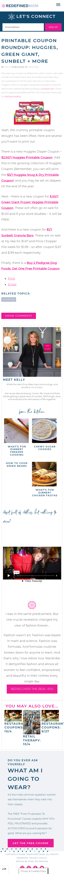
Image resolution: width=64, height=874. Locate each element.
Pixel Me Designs (38, 861)
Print (11, 278)
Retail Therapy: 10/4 (32, 740)
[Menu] (58, 5)
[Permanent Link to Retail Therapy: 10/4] (31, 733)
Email (12, 284)
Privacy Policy (38, 858)
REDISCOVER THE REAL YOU (32, 689)
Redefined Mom (20, 6)
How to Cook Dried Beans (17, 464)
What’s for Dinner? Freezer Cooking (17, 450)
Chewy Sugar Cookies (45, 448)
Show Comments (18, 315)
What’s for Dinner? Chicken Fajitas (45, 492)
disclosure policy (13, 96)
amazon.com (48, 89)
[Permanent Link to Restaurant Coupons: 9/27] (50, 720)
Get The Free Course (31, 843)
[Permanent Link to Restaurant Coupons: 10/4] (13, 720)
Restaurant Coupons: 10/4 (16, 727)
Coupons (33, 67)
